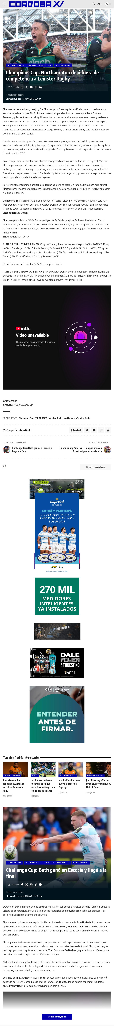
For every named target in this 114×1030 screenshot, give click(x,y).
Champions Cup (26, 418)
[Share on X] (26, 87)
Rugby (87, 418)
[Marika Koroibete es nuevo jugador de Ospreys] (70, 769)
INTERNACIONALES (16, 65)
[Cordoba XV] (36, 4)
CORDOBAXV (41, 418)
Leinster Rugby (55, 418)
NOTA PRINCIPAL (63, 65)
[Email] (31, 87)
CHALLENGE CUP (15, 863)
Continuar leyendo (57, 1016)
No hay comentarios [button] (97, 467)
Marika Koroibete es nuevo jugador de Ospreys (69, 784)
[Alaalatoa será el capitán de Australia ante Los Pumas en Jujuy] (15, 769)
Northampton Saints (73, 418)
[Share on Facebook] (22, 87)
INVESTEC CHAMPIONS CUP (40, 65)
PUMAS (35, 776)
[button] (5, 4)
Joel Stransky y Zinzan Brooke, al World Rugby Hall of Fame (98, 784)
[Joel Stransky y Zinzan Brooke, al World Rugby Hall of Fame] (98, 769)
